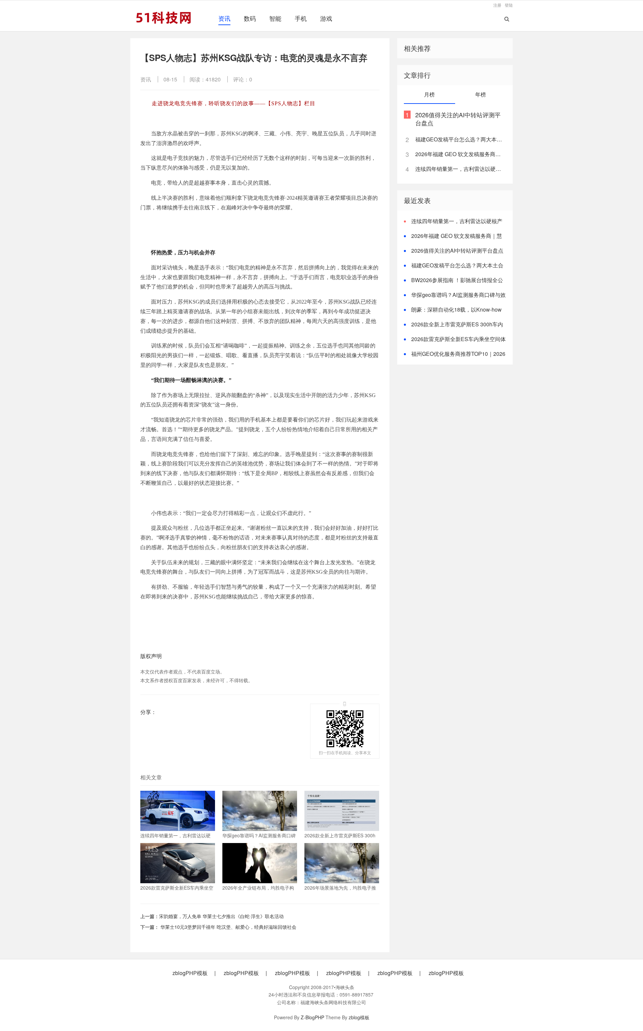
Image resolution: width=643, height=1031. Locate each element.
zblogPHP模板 (190, 973)
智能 (275, 18)
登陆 (509, 5)
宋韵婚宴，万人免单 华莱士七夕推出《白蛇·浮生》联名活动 (221, 916)
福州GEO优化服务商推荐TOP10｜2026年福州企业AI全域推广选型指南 (454, 358)
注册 (497, 5)
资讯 (224, 18)
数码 (250, 18)
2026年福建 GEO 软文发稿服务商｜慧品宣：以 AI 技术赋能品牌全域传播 (460, 154)
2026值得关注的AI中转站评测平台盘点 (458, 119)
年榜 (480, 94)
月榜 (429, 94)
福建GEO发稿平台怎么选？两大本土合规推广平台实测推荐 (460, 139)
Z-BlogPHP (312, 1017)
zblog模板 (359, 1017)
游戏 (326, 18)
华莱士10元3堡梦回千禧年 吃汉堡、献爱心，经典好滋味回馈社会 (227, 926)
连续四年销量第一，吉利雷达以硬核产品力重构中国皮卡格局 (460, 169)
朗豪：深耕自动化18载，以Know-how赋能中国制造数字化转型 (453, 313)
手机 (301, 18)
